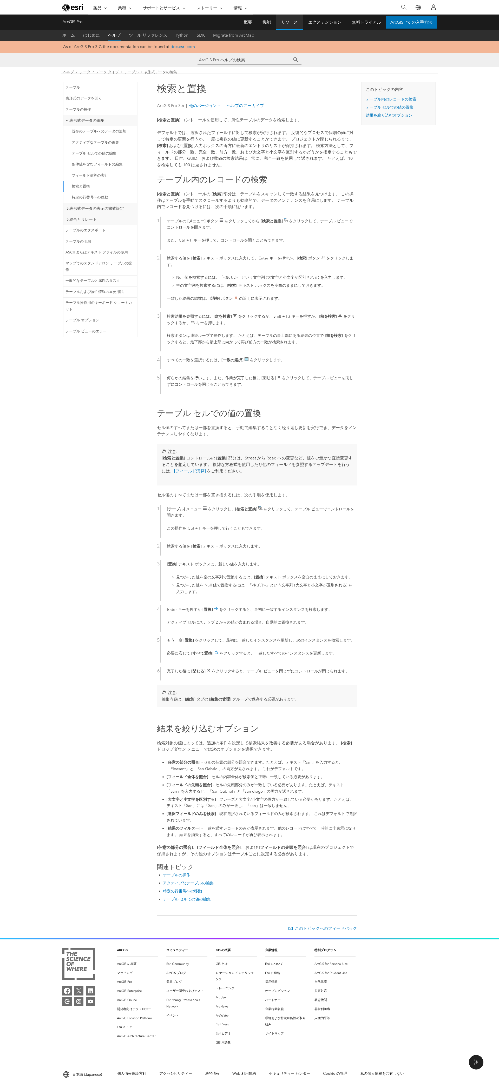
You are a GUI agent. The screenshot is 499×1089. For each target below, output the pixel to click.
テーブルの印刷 (78, 241)
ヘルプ (114, 35)
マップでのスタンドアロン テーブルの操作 (98, 266)
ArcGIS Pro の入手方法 (411, 22)
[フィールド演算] (190, 471)
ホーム (68, 35)
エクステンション (325, 22)
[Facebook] (67, 991)
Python (182, 35)
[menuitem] (137, 963)
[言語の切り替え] (418, 7)
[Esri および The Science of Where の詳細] (78, 965)
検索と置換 (81, 186)
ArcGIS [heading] (122, 950)
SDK (201, 35)
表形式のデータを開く (83, 98)
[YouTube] (90, 1001)
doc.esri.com (182, 46)
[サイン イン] (433, 7)
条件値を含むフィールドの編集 (97, 164)
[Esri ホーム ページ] (73, 7)
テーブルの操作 (78, 109)
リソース (289, 22)
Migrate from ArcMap (233, 35)
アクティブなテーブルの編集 (95, 142)
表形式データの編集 (160, 72)
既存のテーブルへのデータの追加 (99, 131)
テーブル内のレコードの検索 (391, 99)
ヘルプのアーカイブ (245, 105)
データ (85, 72)
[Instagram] (78, 1001)
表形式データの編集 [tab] (86, 120)
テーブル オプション (82, 320)
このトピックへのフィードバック (326, 928)
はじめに (91, 35)
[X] (78, 991)
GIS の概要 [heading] (223, 950)
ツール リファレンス (148, 35)
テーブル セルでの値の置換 (389, 107)
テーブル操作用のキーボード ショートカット (98, 305)
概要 (248, 22)
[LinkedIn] (90, 991)
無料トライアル (366, 22)
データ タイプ (107, 72)
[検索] (404, 7)
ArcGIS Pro (72, 21)
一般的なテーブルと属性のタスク (92, 280)
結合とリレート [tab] (83, 219)
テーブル (131, 72)
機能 (266, 22)
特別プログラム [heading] (325, 950)
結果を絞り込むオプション (389, 115)
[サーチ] (295, 59)
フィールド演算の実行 (90, 175)
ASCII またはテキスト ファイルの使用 (96, 252)
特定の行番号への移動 (90, 197)
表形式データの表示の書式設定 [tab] (96, 208)
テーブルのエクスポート (85, 230)
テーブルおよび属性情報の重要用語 (94, 292)
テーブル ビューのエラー (86, 331)
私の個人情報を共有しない (382, 1073)
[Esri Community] (67, 1001)
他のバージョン (202, 105)
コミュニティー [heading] (177, 950)
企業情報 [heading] (271, 950)
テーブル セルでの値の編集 (94, 153)
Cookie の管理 (335, 1073)
